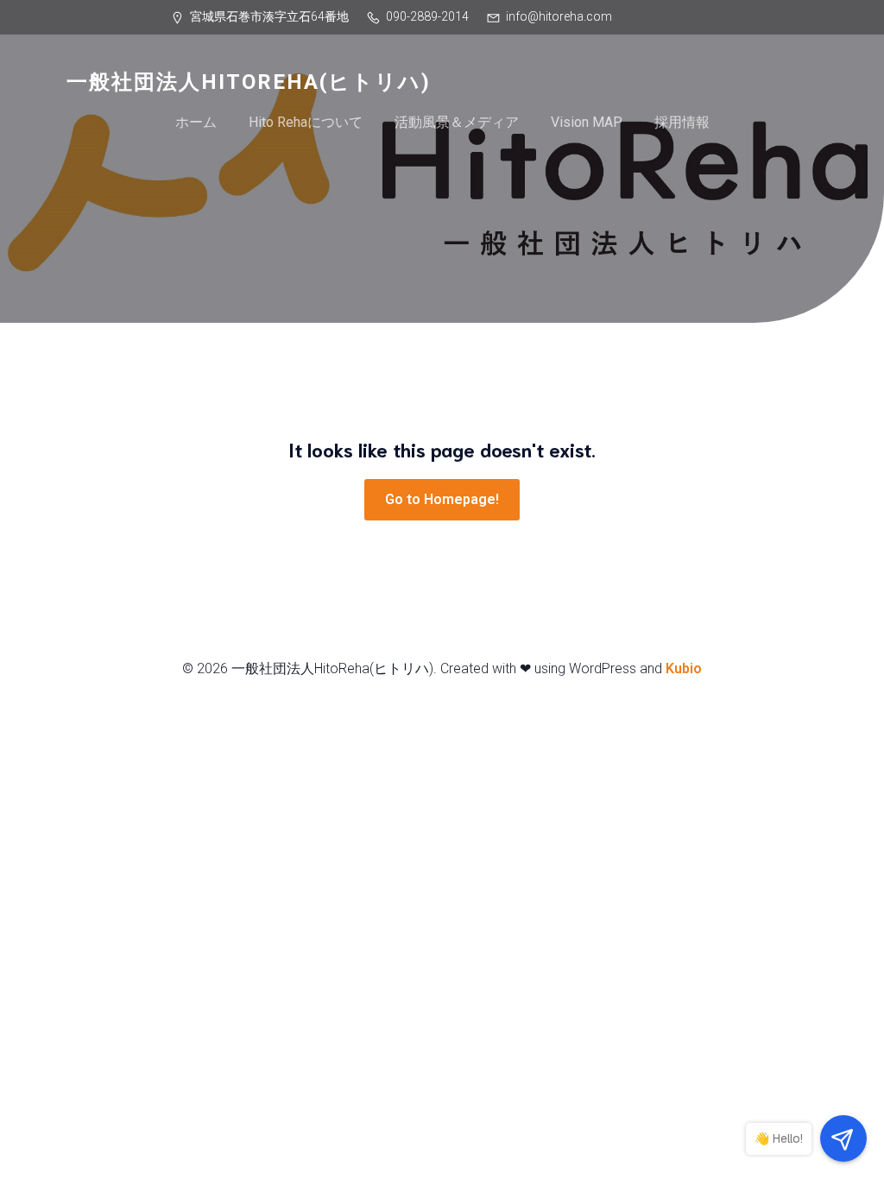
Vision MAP (586, 122)
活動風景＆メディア (457, 122)
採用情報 (682, 122)
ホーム (196, 122)
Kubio (684, 668)
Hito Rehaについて (306, 122)
